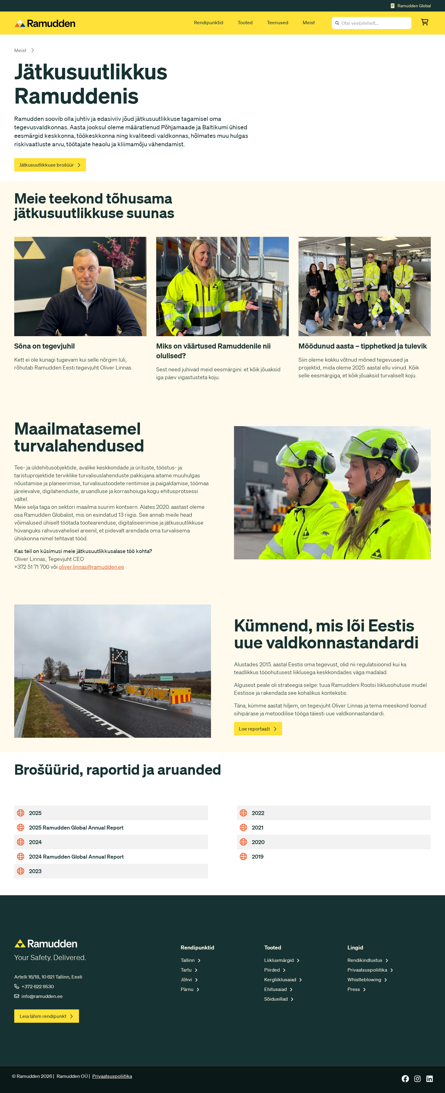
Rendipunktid (208, 22)
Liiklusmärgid (279, 960)
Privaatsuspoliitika (368, 970)
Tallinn (188, 960)
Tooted (245, 22)
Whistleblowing (365, 979)
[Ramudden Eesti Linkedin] (429, 1081)
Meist (309, 22)
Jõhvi (187, 979)
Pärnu (187, 989)
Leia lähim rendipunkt (43, 1016)
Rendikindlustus (365, 960)
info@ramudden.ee (42, 996)
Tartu (187, 970)
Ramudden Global (414, 5)
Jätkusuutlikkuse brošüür (46, 165)
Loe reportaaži (254, 729)
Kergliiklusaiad (280, 979)
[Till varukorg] (426, 23)
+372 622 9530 (37, 986)
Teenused (277, 22)
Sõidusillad (276, 999)
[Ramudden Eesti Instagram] (417, 1081)
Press (354, 989)
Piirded (272, 970)
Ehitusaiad (276, 989)
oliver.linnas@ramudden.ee (91, 566)
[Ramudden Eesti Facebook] (405, 1081)
